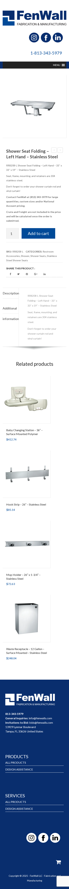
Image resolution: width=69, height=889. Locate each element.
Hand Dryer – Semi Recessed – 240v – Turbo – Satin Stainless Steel (60, 151)
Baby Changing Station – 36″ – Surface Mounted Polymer (24, 432)
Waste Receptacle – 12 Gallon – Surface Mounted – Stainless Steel (26, 650)
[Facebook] (10, 274)
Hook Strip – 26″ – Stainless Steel (26, 504)
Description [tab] (11, 293)
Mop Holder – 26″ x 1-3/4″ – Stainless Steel (23, 576)
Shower (25, 255)
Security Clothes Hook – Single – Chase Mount (54, 151)
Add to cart (38, 233)
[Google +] (35, 274)
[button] (56, 65)
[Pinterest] (27, 274)
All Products (15, 762)
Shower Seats (38, 255)
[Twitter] (18, 274)
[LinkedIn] (45, 274)
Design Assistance (19, 769)
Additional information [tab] (11, 310)
